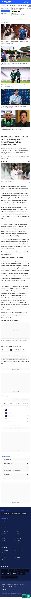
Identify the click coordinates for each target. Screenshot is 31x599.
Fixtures (20, 5)
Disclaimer (22, 584)
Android (26, 361)
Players (18, 540)
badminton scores (9, 357)
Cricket (3, 5)
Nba (8, 573)
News (13, 19)
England (9, 422)
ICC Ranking (19, 542)
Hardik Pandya (16, 349)
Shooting (21, 573)
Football (13, 356)
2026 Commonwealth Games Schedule (12, 470)
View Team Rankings (15, 424)
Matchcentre (5, 562)
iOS (2, 363)
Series (14, 5)
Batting (10, 403)
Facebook (5, 359)
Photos (18, 536)
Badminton (25, 570)
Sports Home (3, 19)
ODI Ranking (15, 399)
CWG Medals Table (8, 463)
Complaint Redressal (11, 586)
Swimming (4, 577)
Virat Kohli (6, 467)
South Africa (10, 412)
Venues (4, 542)
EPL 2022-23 (19, 550)
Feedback (16, 584)
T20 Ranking (25, 399)
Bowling (17, 403)
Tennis (11, 570)
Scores (9, 5)
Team (4, 403)
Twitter (16, 359)
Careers (19, 586)
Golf (3, 573)
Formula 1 (4, 570)
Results (25, 5)
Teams (3, 540)
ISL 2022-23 (5, 550)
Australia (10, 409)
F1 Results (16, 357)
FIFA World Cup (7, 459)
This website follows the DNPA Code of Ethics (11, 592)
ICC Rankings (7, 474)
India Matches (5, 11)
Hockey (18, 570)
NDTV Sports (23, 357)
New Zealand (10, 415)
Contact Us (3, 589)
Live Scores (5, 531)
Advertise (3, 584)
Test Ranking (6, 399)
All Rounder (25, 403)
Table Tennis (13, 577)
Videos (3, 538)
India (9, 419)
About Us (9, 584)
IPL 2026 (4, 13)
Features (19, 538)
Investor (3, 586)
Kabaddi (14, 573)
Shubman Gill (5, 349)
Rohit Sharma (7, 478)
